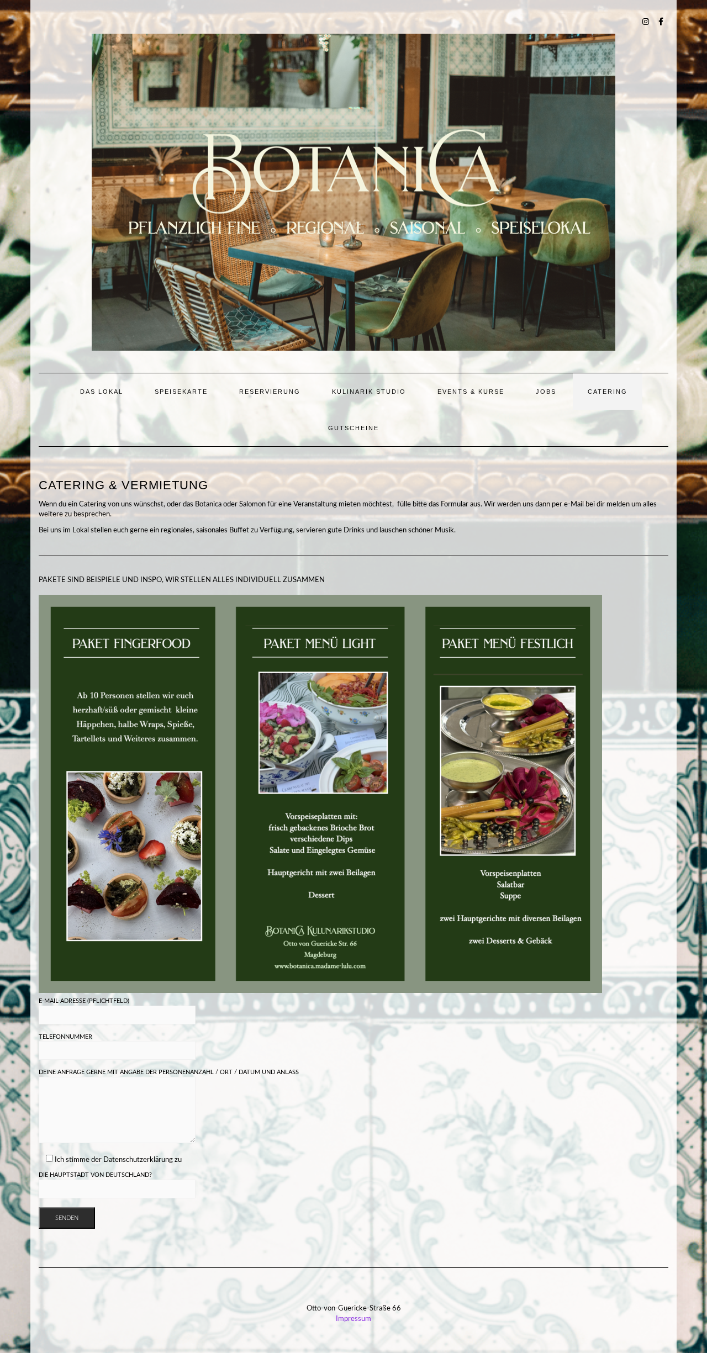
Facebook (661, 20)
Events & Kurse (470, 391)
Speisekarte (181, 391)
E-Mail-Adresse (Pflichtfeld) (84, 1001)
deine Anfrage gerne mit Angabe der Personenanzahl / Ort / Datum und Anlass (169, 1072)
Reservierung (269, 391)
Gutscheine (353, 428)
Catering (607, 391)
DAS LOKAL (101, 391)
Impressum (353, 1319)
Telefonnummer (65, 1037)
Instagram (646, 20)
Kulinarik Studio (369, 391)
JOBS (546, 391)
